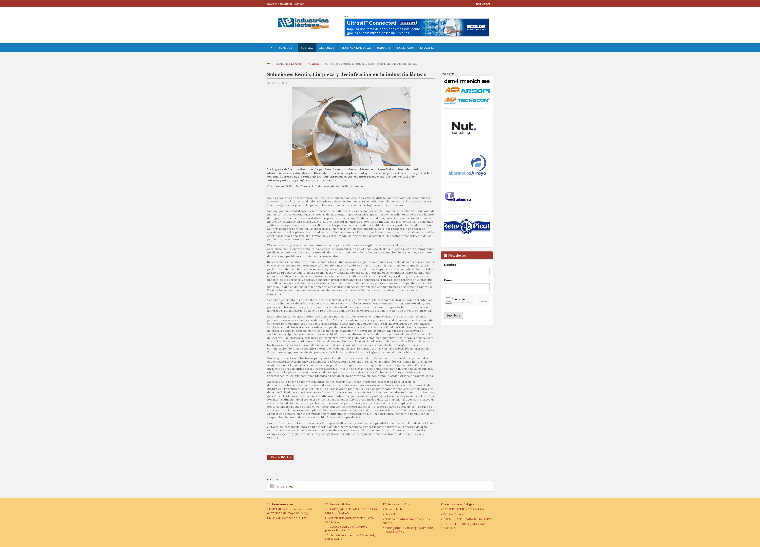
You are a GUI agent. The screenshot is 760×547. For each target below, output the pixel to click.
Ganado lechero (396, 509)
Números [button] (286, 47)
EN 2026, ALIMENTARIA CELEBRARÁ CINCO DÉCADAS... (351, 511)
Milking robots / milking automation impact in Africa (408, 529)
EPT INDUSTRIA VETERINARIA (463, 509)
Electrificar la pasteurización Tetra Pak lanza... (349, 519)
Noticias (307, 47)
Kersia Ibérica (281, 457)
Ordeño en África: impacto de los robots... (406, 521)
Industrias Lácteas (289, 63)
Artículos (326, 47)
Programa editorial (355, 47)
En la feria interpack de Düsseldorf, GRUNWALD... (350, 537)
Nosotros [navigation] (483, 3)
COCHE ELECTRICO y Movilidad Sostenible (463, 526)
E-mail (449, 280)
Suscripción (405, 47)
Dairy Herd (392, 514)
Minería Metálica (454, 514)
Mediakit (383, 47)
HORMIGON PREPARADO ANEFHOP (467, 519)
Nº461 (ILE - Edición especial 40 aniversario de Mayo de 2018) (289, 511)
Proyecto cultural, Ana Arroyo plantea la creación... (346, 528)
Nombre (450, 264)
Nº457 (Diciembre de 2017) (287, 518)
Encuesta (427, 47)
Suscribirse (453, 315)
